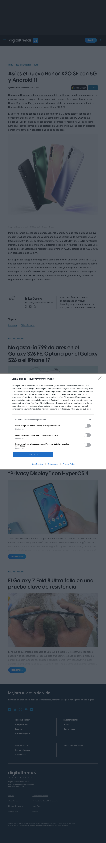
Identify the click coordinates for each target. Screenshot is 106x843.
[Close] (100, 379)
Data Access (53, 464)
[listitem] (53, 419)
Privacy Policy (69, 464)
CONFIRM (33, 454)
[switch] (87, 426)
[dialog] (53, 421)
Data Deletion (37, 464)
